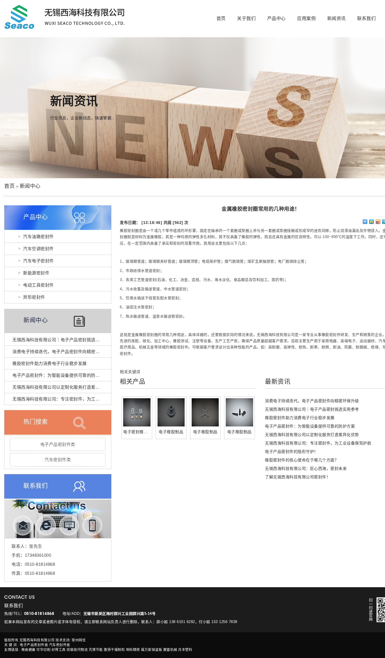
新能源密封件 (36, 272)
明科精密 (133, 650)
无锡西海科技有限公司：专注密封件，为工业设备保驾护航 (69, 399)
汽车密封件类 (58, 459)
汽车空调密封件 (38, 248)
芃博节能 (96, 650)
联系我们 (366, 18)
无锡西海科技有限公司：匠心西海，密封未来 (306, 468)
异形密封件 (34, 297)
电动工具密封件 (38, 285)
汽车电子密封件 (38, 260)
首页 (221, 18)
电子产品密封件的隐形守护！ (291, 451)
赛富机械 (170, 650)
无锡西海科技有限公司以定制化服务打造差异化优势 (62, 387)
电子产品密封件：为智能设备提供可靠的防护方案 (60, 375)
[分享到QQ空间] (371, 221)
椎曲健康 (28, 650)
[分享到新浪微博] (378, 221)
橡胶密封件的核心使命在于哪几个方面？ (301, 460)
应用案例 (306, 18)
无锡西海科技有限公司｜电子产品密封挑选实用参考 (62, 339)
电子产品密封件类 (57, 444)
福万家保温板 (151, 650)
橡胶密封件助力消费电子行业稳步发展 (49, 363)
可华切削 (43, 650)
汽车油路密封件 (38, 236)
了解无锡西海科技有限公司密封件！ (297, 477)
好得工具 (59, 650)
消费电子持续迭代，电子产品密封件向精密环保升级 (62, 351)
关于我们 (246, 18)
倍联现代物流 (77, 650)
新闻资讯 (336, 18)
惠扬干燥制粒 (114, 650)
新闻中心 (30, 186)
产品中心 (276, 18)
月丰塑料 (185, 650)
